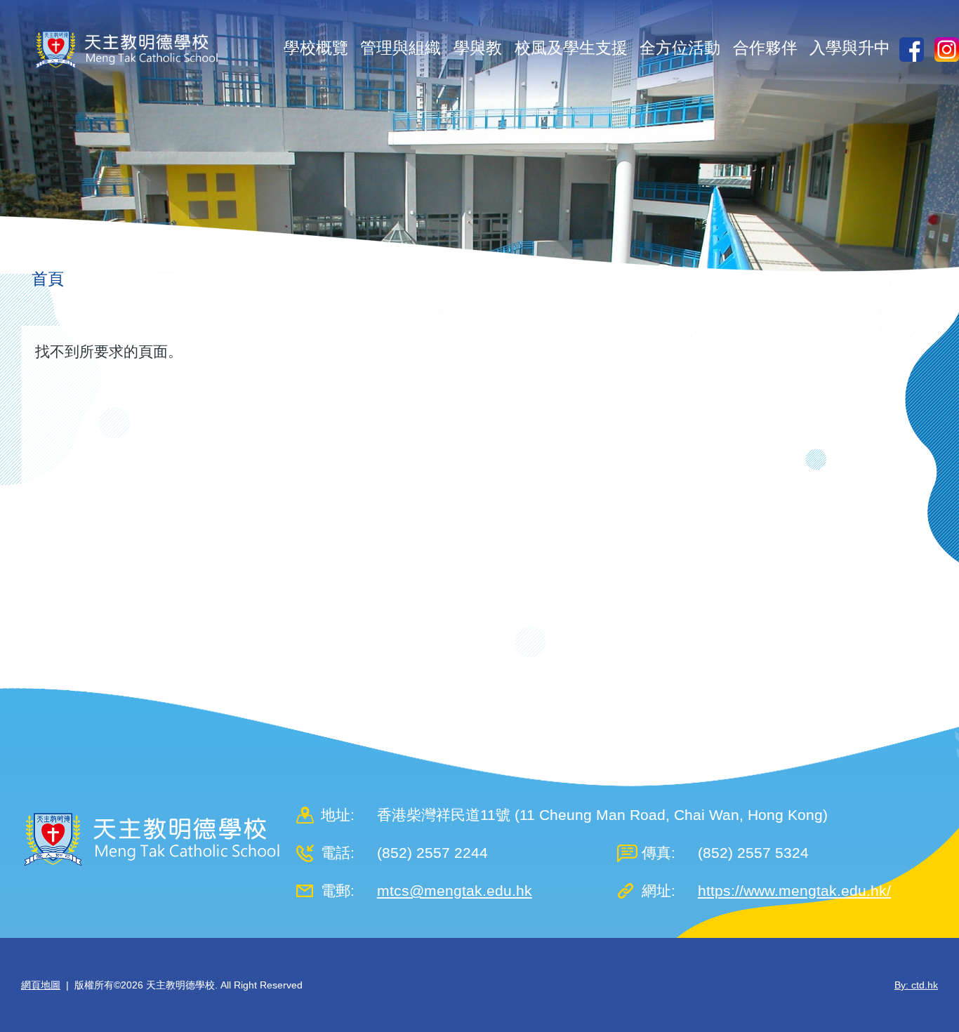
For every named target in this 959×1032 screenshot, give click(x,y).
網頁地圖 (40, 985)
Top (923, 974)
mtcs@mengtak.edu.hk (454, 890)
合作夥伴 (765, 48)
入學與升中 (849, 48)
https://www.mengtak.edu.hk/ (794, 890)
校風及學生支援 (571, 48)
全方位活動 (680, 48)
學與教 (478, 48)
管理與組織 (400, 48)
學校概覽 (316, 48)
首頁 (48, 279)
